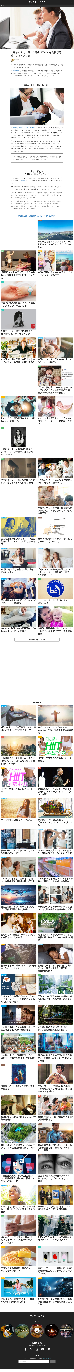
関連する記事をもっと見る (37, 640)
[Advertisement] (37, 674)
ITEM (2, 282)
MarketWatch (16, 71)
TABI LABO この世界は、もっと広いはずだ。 (37, 216)
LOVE (2, 737)
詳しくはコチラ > (47, 1358)
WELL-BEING (40, 338)
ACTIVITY (39, 251)
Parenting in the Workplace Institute (23, 128)
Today (23, 180)
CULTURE (39, 220)
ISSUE (2, 251)
